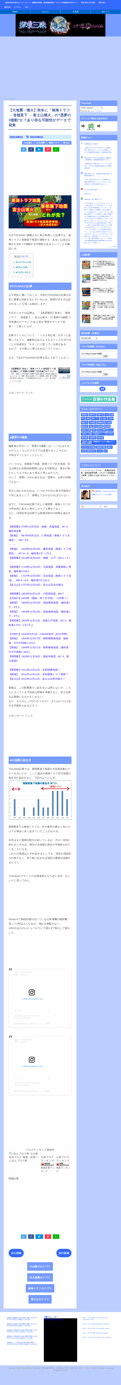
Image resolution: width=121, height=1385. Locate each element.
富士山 (66, 143)
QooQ (65, 1370)
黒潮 (100, 426)
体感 (87, 418)
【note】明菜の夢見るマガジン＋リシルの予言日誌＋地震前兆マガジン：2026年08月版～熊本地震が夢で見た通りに (104, 264)
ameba (99, 451)
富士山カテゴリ (40, 1299)
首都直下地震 (86, 430)
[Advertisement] (60, 56)
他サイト (106, 12)
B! (39, 149)
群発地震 (100, 438)
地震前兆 (85, 415)
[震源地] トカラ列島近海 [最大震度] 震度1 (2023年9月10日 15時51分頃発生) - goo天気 (22, 1343)
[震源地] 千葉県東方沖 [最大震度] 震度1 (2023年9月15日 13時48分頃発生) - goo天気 (22, 1337)
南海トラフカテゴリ (40, 1288)
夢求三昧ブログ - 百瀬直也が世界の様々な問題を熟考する (98, 174)
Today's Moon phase (53, 1320)
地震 (111, 415)
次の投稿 (16, 1253)
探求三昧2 (102, 2)
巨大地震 (41, 143)
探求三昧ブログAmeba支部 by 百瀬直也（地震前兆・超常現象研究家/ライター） (97, 159)
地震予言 (85, 422)
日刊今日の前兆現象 (88, 447)
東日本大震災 (101, 430)
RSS (26, 7)
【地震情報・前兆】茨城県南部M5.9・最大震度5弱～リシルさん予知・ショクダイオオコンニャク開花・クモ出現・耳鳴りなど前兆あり (104, 305)
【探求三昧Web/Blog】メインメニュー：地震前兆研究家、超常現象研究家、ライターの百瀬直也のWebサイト (41, 2)
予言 (83, 418)
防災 (95, 426)
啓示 (105, 451)
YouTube (110, 434)
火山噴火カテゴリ (40, 1266)
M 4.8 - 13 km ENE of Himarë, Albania (96, 1324)
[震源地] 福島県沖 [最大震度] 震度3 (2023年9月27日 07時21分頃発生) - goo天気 (22, 1318)
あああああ (87, 193)
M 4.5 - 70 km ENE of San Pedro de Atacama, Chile (95, 1318)
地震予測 (92, 415)
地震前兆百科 (90, 451)
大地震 (75, 12)
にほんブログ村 (18, 1160)
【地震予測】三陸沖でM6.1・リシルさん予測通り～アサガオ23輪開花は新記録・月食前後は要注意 (98, 166)
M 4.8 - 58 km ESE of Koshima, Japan (96, 1328)
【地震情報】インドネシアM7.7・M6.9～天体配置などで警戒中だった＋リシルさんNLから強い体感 (104, 290)
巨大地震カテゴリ (40, 1277)
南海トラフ (54, 143)
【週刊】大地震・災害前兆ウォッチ (93, 434)
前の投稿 (64, 1253)
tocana (110, 430)
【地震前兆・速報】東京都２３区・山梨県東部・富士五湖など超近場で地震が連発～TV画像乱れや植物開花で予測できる (104, 277)
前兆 (83, 451)
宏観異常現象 (101, 447)
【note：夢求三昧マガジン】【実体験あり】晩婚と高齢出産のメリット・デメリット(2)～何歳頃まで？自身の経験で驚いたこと (98, 182)
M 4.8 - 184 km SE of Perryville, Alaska (96, 1337)
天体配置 (92, 422)
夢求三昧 (8, 7)
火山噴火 (28, 143)
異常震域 (107, 426)
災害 (93, 430)
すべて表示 (113, 246)
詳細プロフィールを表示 (102, 494)
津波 (90, 426)
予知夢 (110, 418)
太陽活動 (92, 438)
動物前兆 (85, 426)
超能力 (110, 447)
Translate (98, 111)
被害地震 (85, 438)
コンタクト (17, 7)
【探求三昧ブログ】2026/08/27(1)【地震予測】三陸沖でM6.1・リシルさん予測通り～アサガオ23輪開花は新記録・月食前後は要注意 (98, 150)
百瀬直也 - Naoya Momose (105, 491)
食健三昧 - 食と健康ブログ (93, 199)
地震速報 (100, 422)
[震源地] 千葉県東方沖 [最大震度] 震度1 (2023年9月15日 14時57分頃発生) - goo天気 (22, 1331)
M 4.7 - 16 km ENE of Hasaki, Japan (95, 1333)
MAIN (15, 12)
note (106, 415)
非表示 (23, 256)
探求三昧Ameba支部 (88, 2)
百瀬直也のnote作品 (91, 144)
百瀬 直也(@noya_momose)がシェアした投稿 (32, 1024)
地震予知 (100, 415)
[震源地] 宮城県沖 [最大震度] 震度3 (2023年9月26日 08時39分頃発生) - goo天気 (22, 1324)
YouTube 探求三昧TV (91, 190)
